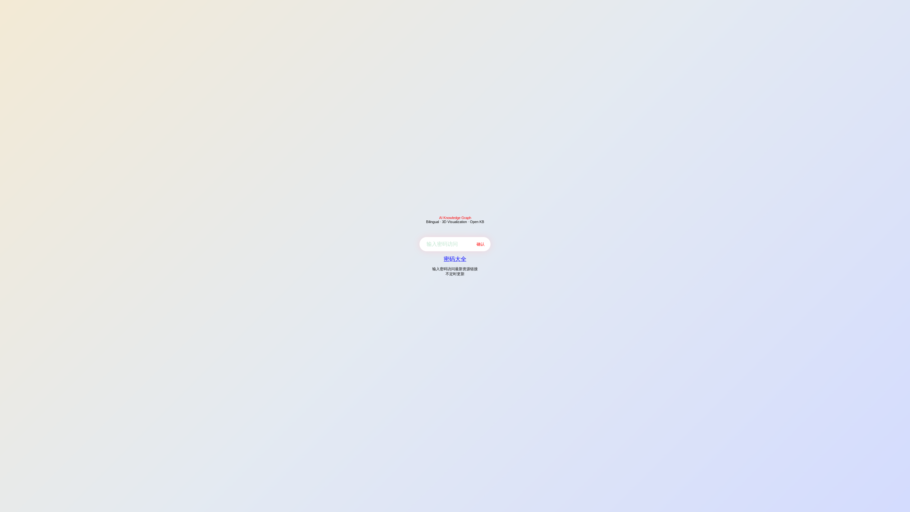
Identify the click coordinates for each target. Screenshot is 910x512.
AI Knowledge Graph (455, 218)
